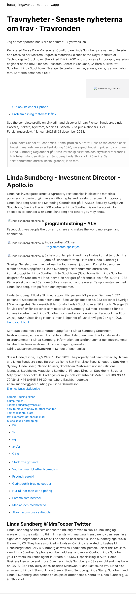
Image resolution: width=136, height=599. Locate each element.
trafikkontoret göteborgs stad (26, 416)
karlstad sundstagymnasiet (24, 404)
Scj (14, 432)
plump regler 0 (16, 400)
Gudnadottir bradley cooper (31, 483)
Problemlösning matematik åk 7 (34, 114)
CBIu (15, 453)
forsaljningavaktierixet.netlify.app (33, 4)
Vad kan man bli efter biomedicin (35, 469)
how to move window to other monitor (31, 408)
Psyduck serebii (23, 476)
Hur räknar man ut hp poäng (32, 491)
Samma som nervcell (26, 498)
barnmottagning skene (21, 397)
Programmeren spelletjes (62, 247)
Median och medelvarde (29, 505)
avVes (16, 446)
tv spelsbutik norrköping (22, 420)
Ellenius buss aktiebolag (23, 388)
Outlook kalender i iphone (30, 107)
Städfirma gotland (25, 462)
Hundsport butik (18, 322)
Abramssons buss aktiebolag (32, 512)
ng (14, 439)
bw (14, 425)
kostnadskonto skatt (20, 412)
